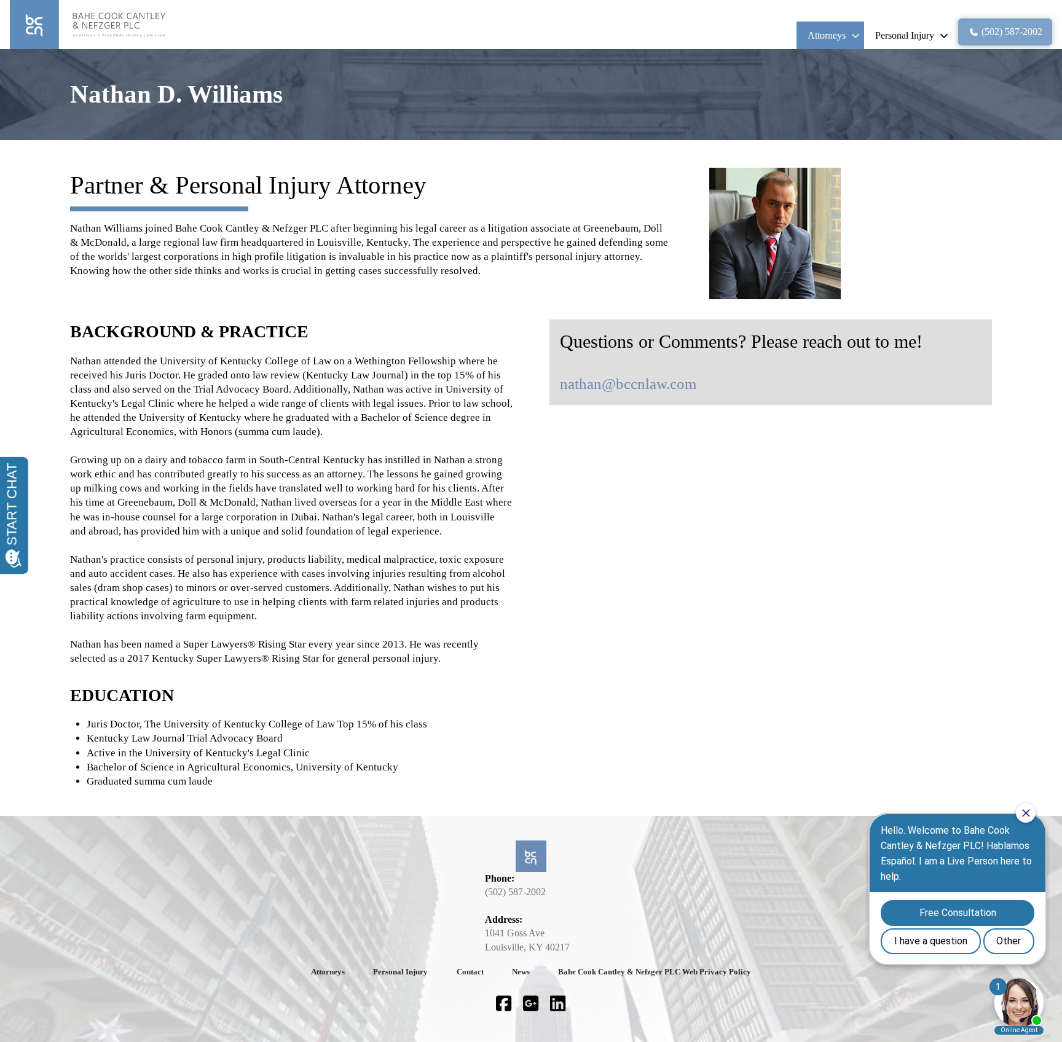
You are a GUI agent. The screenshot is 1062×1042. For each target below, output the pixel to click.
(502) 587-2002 (515, 892)
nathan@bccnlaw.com (628, 383)
